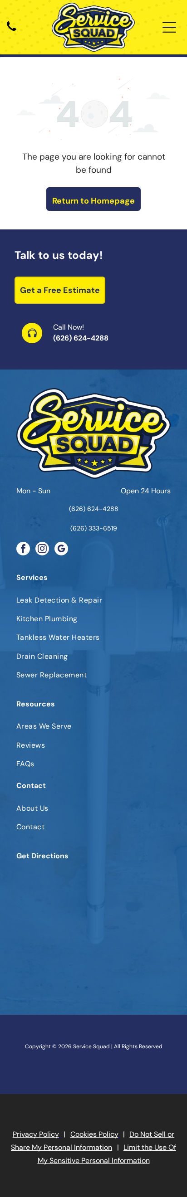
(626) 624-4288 (80, 338)
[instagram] (42, 550)
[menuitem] (93, 599)
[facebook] (23, 550)
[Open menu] (169, 27)
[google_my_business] (61, 550)
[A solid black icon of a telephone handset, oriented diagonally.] (12, 31)
